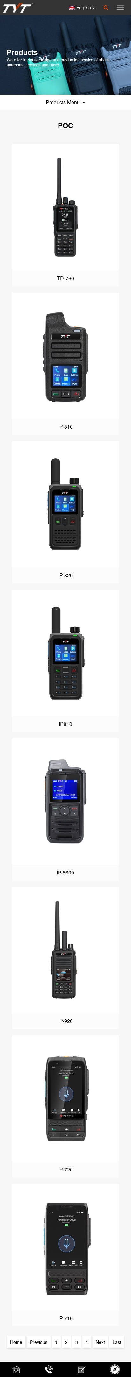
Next (100, 1342)
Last (117, 1342)
